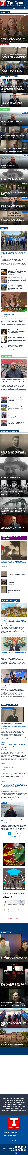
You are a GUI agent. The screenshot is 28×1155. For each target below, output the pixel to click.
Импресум (6, 1132)
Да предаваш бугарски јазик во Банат (12, 685)
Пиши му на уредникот (10, 1135)
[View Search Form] (24, 8)
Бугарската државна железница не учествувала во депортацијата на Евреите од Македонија (13, 563)
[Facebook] (12, 1140)
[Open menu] (14, 8)
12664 (14, 836)
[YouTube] (15, 1140)
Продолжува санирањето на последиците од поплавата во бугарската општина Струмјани (13, 253)
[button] (7, 41)
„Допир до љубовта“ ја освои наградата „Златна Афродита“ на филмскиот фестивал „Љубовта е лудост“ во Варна (14, 785)
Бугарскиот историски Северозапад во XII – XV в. (14, 653)
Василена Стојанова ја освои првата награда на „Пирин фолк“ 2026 (14, 313)
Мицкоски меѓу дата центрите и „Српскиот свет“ (13, 819)
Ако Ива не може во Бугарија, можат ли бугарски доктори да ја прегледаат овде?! (13, 380)
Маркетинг (14, 1132)
